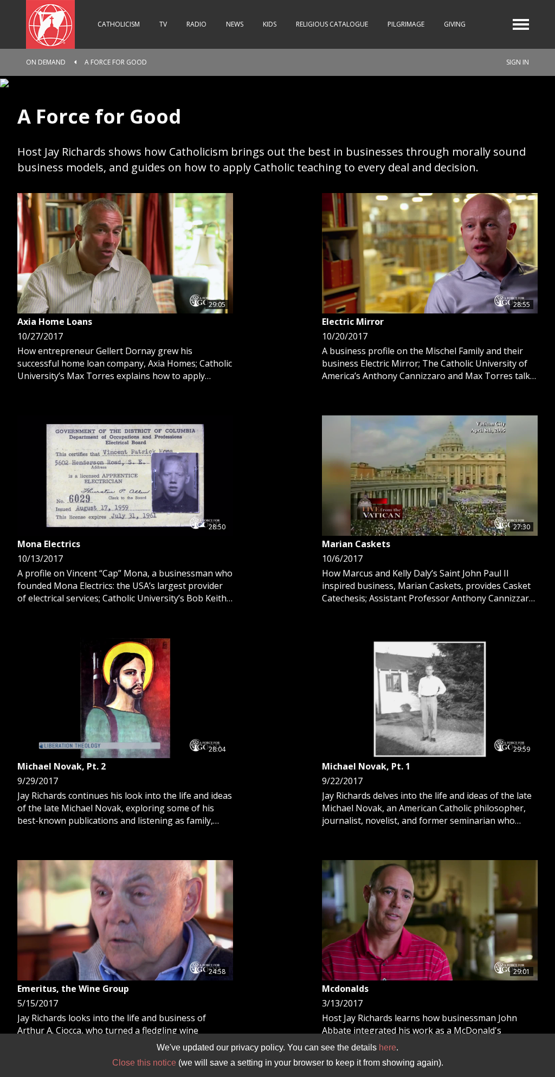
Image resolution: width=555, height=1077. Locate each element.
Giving (455, 24)
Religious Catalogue (332, 24)
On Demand (46, 62)
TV (163, 24)
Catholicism (119, 24)
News (234, 24)
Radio (196, 24)
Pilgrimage (406, 24)
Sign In (517, 62)
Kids (269, 24)
